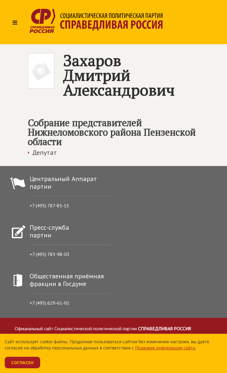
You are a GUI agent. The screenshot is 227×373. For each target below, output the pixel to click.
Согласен (22, 362)
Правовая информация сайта (165, 348)
